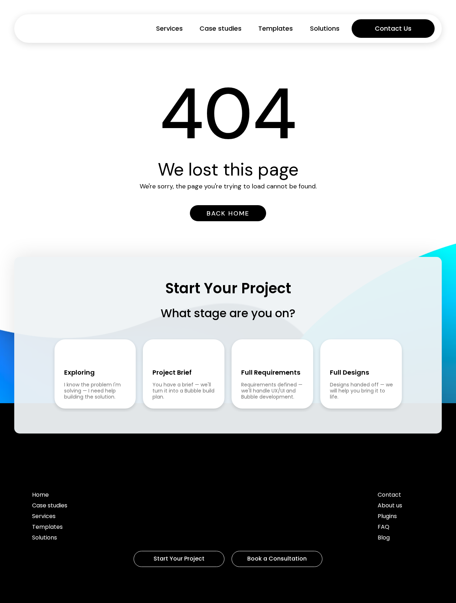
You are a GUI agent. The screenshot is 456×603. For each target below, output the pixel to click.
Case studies (221, 28)
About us (390, 506)
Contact (389, 495)
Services (169, 28)
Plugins (387, 516)
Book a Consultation (277, 558)
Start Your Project (179, 558)
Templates (275, 28)
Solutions (325, 28)
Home (40, 495)
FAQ (383, 527)
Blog (384, 538)
